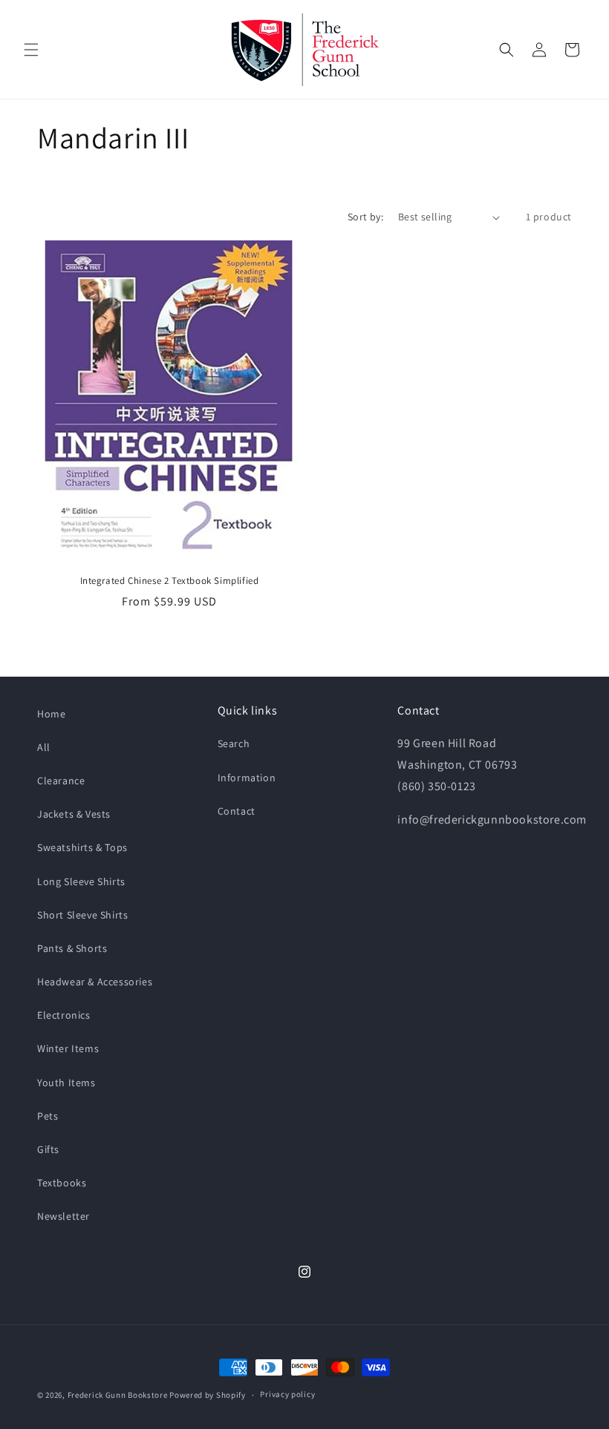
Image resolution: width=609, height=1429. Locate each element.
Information (247, 777)
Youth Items (66, 1082)
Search (234, 743)
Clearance (61, 780)
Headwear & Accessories (94, 981)
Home (51, 713)
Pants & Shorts (72, 948)
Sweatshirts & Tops (82, 847)
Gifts (48, 1149)
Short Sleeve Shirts (82, 915)
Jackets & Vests (74, 814)
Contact (236, 811)
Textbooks (61, 1182)
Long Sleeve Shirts (81, 881)
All (44, 747)
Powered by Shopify (207, 1395)
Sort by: (365, 216)
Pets (47, 1116)
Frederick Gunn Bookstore (118, 1395)
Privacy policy (287, 1394)
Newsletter (63, 1216)
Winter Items (68, 1048)
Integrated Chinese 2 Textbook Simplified (169, 581)
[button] (31, 49)
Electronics (64, 1015)
